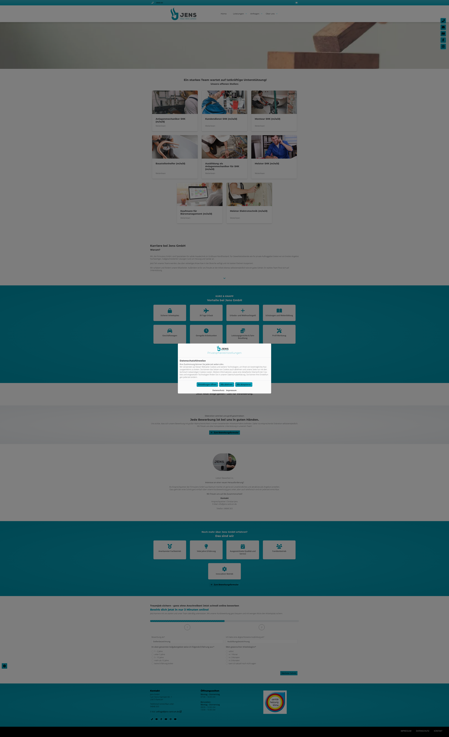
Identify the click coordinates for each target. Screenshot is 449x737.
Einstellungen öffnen (207, 384)
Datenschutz (218, 390)
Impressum (231, 390)
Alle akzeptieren (244, 384)
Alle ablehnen (227, 384)
